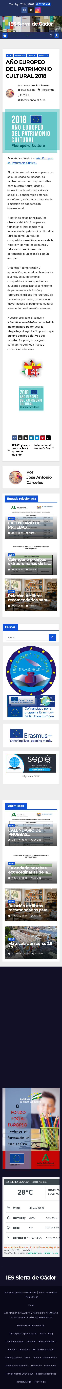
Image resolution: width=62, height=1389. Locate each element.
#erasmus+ (49, 89)
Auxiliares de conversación (31, 1325)
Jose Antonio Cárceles (36, 85)
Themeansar (31, 1296)
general (32, 56)
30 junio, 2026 (20, 953)
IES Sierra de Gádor (31, 24)
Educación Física (47, 1341)
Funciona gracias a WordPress (21, 1292)
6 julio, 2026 (19, 915)
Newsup (50, 1292)
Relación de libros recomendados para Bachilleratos (27, 599)
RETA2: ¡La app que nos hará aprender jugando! (21, 450)
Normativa (36, 1365)
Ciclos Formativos (15, 1341)
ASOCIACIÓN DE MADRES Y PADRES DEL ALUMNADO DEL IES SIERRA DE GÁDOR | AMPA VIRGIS (31, 1315)
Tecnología (40, 1381)
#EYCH (24, 95)
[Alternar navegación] (28, 35)
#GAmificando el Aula (31, 100)
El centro (12, 1349)
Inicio (27, 1357)
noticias (43, 56)
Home (31, 1305)
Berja (43, 1333)
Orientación (50, 1365)
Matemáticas (50, 1357)
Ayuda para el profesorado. (23, 1333)
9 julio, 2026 (19, 840)
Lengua (37, 1357)
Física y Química (13, 1357)
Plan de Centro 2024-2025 (20, 1373)
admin (32, 533)
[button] (51, 35)
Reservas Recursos (46, 1373)
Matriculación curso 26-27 (30, 945)
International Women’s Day (42, 447)
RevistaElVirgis (24, 1381)
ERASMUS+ (20, 56)
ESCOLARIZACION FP (43, 1349)
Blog (9, 56)
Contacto (31, 1341)
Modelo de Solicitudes (17, 1365)
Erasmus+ (25, 1349)
